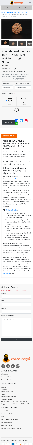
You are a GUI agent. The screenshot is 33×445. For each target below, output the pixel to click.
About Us (4, 374)
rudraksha (6, 273)
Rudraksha (10, 12)
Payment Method (7, 422)
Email (3, 301)
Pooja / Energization (22, 83)
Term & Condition (7, 380)
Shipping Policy (6, 425)
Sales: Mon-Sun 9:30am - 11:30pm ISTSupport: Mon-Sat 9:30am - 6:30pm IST (15, 402)
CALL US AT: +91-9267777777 (13, 290)
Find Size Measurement (9, 420)
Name (3, 293)
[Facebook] (7, 7)
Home (3, 12)
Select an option (8, 93)
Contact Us (5, 411)
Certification (6, 83)
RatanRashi (11, 210)
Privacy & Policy (6, 377)
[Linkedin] (19, 7)
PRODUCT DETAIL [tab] (9, 136)
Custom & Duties (7, 414)
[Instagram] (13, 7)
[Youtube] (26, 7)
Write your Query (7, 316)
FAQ (2, 417)
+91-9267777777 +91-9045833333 (7, 389)
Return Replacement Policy (11, 428)
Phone (3, 308)
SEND (17, 339)
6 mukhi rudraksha (21, 12)
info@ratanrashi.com (8, 395)
